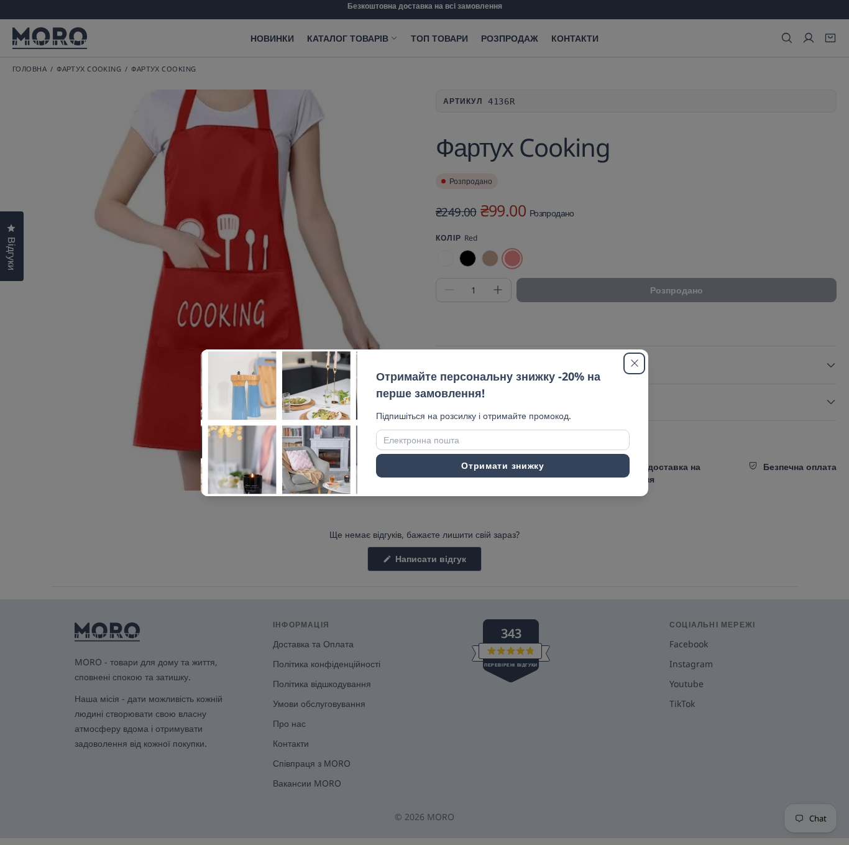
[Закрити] (634, 363)
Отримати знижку (502, 465)
